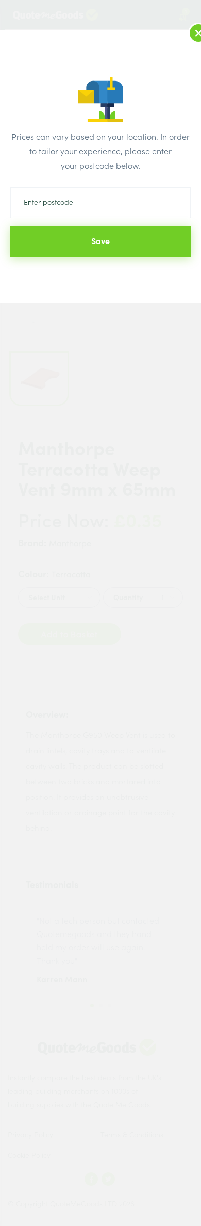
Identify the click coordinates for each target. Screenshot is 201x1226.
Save (100, 241)
